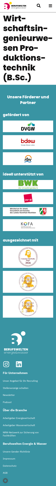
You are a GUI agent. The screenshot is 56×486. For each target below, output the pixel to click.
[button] (50, 6)
